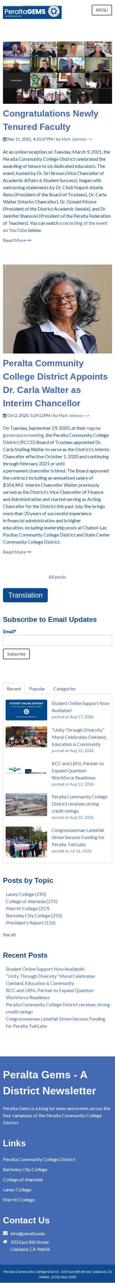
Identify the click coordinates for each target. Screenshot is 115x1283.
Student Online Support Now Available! (45, 969)
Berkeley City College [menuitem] (25, 1169)
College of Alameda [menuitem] (23, 1179)
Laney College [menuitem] (17, 1189)
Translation (25, 595)
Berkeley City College (34, 915)
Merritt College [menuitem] (19, 1199)
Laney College (26, 894)
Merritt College (28, 908)
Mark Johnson (74, 139)
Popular (37, 688)
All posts (57, 577)
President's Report (30, 922)
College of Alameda (32, 901)
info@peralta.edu (27, 1233)
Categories (64, 688)
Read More (15, 240)
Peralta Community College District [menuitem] (39, 1159)
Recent (14, 688)
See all (9, 934)
